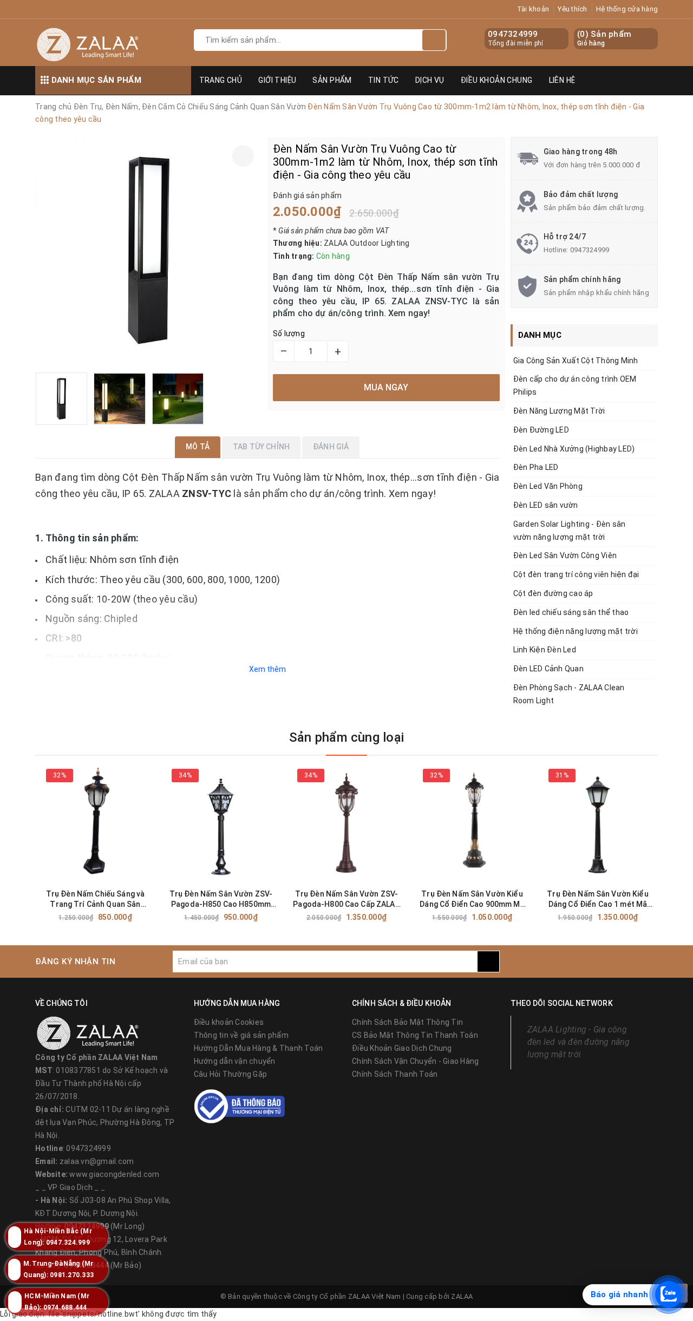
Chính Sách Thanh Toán (394, 1074)
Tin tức (383, 80)
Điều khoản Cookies (229, 1022)
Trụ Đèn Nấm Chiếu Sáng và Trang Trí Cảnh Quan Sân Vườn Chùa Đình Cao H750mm (95, 900)
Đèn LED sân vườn (545, 505)
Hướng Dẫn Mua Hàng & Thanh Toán (258, 1048)
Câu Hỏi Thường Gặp (230, 1074)
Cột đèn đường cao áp (553, 593)
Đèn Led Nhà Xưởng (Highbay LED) (574, 448)
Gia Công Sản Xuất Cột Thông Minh (575, 360)
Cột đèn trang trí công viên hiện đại (576, 574)
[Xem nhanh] (152, 916)
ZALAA (462, 1296)
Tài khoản (533, 9)
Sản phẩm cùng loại (346, 737)
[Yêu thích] (243, 156)
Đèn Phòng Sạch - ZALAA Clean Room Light (569, 694)
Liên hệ (562, 80)
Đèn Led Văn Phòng (548, 486)
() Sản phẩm (604, 38)
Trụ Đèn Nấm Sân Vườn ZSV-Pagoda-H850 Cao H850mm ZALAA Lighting (221, 900)
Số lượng (289, 333)
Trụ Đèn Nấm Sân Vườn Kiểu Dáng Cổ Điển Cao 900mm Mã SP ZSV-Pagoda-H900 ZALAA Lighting (472, 900)
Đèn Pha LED (536, 467)
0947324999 (513, 34)
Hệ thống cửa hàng (627, 9)
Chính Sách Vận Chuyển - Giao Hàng (415, 1061)
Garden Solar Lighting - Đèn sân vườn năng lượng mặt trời (569, 530)
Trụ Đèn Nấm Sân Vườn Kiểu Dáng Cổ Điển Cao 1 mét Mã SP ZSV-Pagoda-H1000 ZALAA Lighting (597, 900)
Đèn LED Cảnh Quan (548, 668)
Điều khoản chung (497, 80)
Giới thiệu (277, 80)
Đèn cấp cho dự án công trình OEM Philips (575, 385)
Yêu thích (572, 9)
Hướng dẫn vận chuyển (235, 1061)
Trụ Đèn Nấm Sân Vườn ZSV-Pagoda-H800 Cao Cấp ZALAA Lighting (346, 900)
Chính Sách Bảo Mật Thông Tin (407, 1022)
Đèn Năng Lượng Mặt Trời (559, 411)
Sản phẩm (331, 80)
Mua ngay (114, 917)
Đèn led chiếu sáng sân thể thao (571, 612)
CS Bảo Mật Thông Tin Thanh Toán (415, 1035)
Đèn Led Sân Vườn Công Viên (565, 555)
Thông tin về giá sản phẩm (241, 1035)
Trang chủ (221, 80)
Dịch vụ (429, 80)
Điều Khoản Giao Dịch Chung (402, 1048)
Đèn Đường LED (541, 430)
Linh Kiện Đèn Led (544, 649)
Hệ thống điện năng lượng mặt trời (575, 631)
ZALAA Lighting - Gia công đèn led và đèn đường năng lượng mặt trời (578, 1042)
